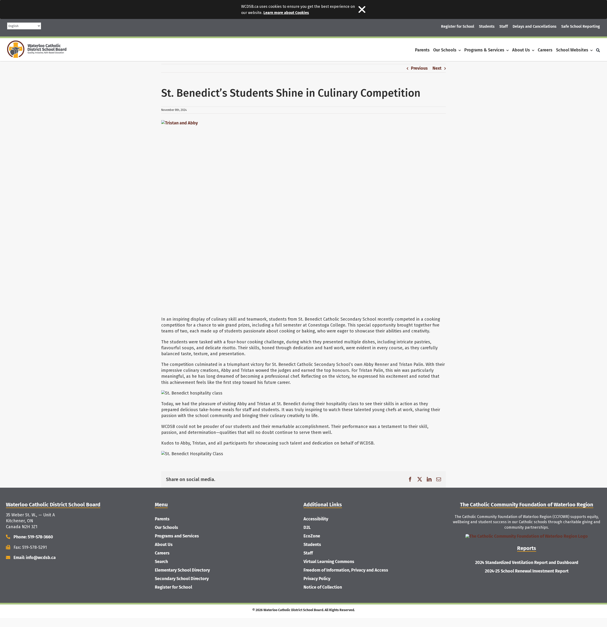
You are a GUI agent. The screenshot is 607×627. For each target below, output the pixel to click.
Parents (162, 519)
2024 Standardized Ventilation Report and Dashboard (526, 562)
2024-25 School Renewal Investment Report (527, 571)
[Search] (598, 50)
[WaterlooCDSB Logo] (36, 42)
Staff (308, 553)
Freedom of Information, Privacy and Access (346, 570)
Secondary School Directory (182, 578)
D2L (307, 527)
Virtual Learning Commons (329, 561)
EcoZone (312, 536)
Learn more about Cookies (286, 12)
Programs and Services (177, 536)
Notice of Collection (323, 587)
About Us (164, 544)
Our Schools (166, 527)
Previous (419, 68)
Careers (162, 553)
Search (161, 561)
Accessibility (316, 519)
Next (436, 68)
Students (312, 544)
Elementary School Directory (182, 570)
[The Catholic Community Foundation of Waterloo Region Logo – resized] (526, 536)
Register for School (173, 587)
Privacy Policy (317, 578)
